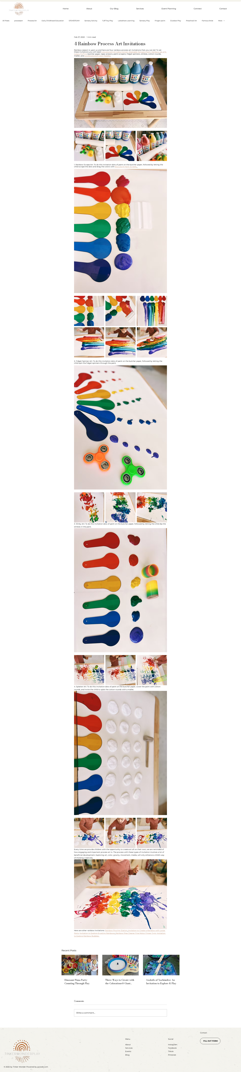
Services (129, 1048)
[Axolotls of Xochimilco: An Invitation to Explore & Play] (161, 965)
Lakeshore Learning (126, 21)
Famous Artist (207, 21)
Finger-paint (160, 21)
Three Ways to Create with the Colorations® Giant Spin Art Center (119, 981)
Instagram (172, 1044)
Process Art (32, 21)
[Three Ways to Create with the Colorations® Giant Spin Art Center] (120, 965)
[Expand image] (89, 146)
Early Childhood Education (53, 21)
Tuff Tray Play (107, 21)
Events (128, 1051)
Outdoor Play (175, 21)
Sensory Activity (90, 21)
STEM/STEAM (74, 21)
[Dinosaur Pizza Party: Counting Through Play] (80, 965)
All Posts (6, 21)
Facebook (172, 1048)
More (220, 21)
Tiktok (170, 1051)
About (128, 1044)
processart (18, 21)
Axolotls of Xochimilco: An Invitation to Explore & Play (161, 981)
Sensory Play (144, 21)
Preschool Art (191, 21)
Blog (127, 1055)
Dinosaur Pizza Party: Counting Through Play (77, 981)
